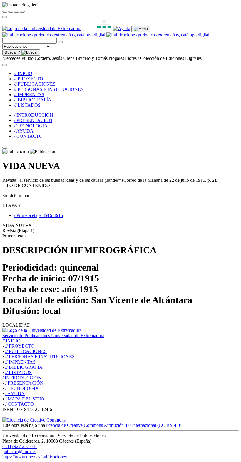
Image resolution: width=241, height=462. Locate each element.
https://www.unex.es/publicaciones (34, 456)
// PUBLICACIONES (35, 83)
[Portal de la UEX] (41, 28)
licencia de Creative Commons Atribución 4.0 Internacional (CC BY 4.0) (113, 425)
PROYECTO (19, 346)
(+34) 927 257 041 (19, 446)
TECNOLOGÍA (22, 388)
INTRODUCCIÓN (21, 377)
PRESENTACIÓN (24, 383)
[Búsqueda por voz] (60, 42)
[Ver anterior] (10, 12)
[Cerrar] (4, 12)
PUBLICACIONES (26, 351)
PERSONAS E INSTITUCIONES (40, 356)
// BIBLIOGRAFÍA (32, 99)
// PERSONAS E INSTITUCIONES (48, 89)
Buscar (12, 52)
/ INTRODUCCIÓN (33, 115)
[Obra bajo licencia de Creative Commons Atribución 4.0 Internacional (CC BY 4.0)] (34, 419)
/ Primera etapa (38, 215)
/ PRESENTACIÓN (33, 120)
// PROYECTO (28, 78)
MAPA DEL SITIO (24, 398)
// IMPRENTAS (29, 94)
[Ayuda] (121, 28)
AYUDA (15, 393)
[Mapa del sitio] (97, 28)
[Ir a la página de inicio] (105, 34)
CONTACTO (19, 404)
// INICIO (23, 73)
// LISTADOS (27, 105)
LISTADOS (18, 372)
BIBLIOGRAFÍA (24, 367)
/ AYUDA (24, 130)
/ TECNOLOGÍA (31, 125)
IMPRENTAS (20, 361)
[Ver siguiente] (16, 12)
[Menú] (140, 29)
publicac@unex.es (19, 451)
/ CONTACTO (28, 136)
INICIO (11, 340)
